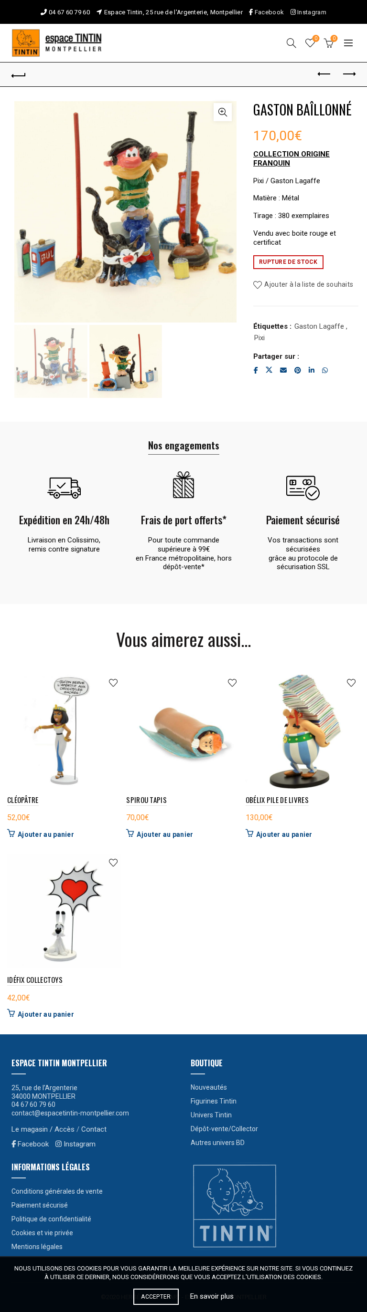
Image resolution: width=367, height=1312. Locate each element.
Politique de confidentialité (51, 1219)
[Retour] (19, 74)
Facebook (269, 12)
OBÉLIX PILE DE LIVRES (277, 799)
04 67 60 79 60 (69, 12)
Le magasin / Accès (43, 1129)
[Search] (291, 43)
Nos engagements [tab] (183, 445)
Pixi (259, 337)
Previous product (324, 74)
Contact (94, 1129)
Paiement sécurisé (39, 1205)
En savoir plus (212, 1296)
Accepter (156, 1296)
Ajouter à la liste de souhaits (308, 284)
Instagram (311, 12)
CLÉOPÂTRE (23, 799)
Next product (348, 74)
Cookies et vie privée (42, 1233)
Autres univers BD (218, 1142)
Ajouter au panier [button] (46, 834)
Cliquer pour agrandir (223, 112)
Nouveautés (209, 1087)
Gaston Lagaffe (319, 326)
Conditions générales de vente (57, 1191)
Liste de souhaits (315, 38)
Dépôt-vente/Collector (224, 1129)
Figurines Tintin (214, 1101)
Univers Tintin (211, 1115)
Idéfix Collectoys (35, 979)
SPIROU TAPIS (146, 799)
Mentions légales (37, 1246)
